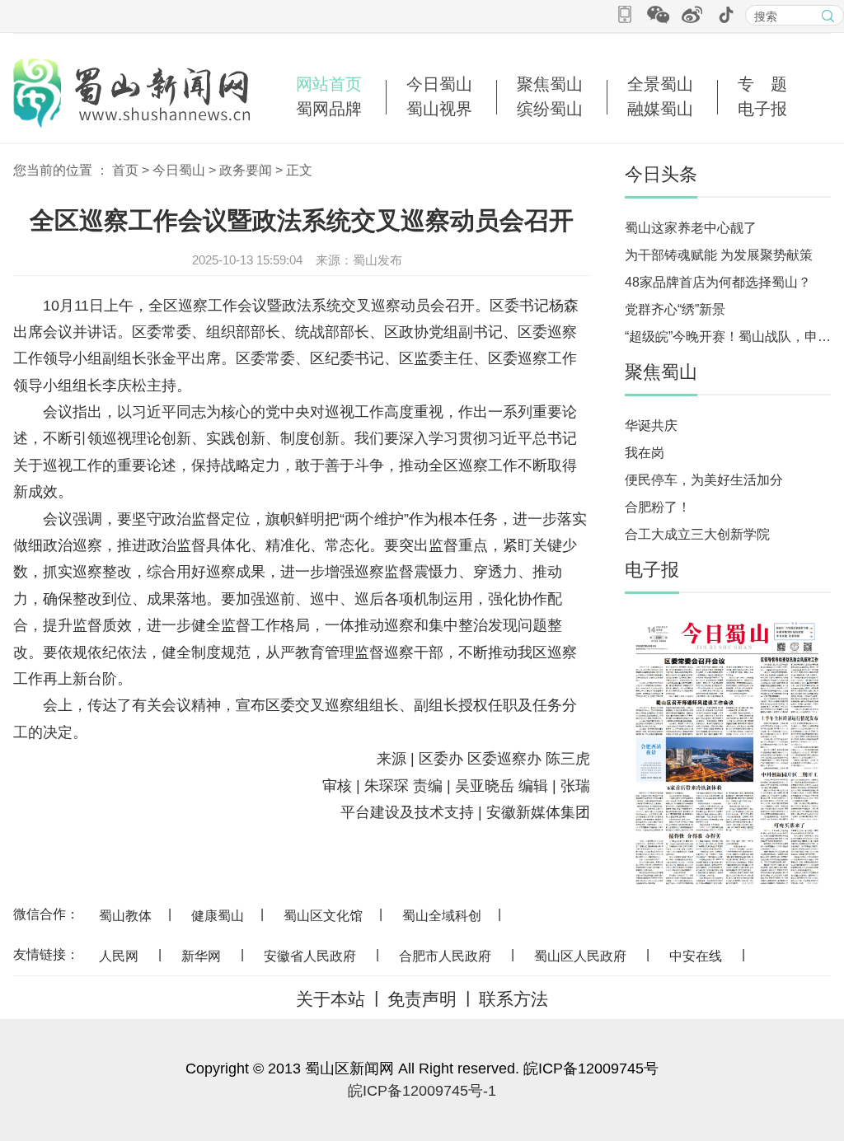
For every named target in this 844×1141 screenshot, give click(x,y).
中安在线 (695, 956)
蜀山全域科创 (441, 916)
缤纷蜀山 (550, 109)
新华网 (201, 956)
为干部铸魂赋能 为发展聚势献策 (719, 255)
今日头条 (661, 174)
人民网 (118, 956)
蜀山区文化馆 (323, 916)
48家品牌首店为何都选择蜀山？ (718, 282)
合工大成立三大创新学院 (697, 534)
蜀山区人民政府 (580, 956)
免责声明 (422, 998)
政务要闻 (245, 170)
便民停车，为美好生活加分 (704, 480)
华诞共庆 (651, 426)
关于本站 (330, 998)
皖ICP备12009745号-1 (422, 1091)
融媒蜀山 (660, 109)
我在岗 (644, 453)
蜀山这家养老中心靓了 (691, 228)
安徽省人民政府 (310, 956)
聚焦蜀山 (550, 84)
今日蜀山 (439, 84)
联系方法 (513, 998)
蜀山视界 (439, 109)
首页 (125, 170)
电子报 (762, 109)
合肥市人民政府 (445, 956)
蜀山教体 (125, 916)
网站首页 (329, 84)
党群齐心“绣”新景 (675, 309)
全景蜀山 (660, 84)
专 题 (762, 84)
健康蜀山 (217, 916)
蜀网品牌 (329, 109)
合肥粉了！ (658, 507)
